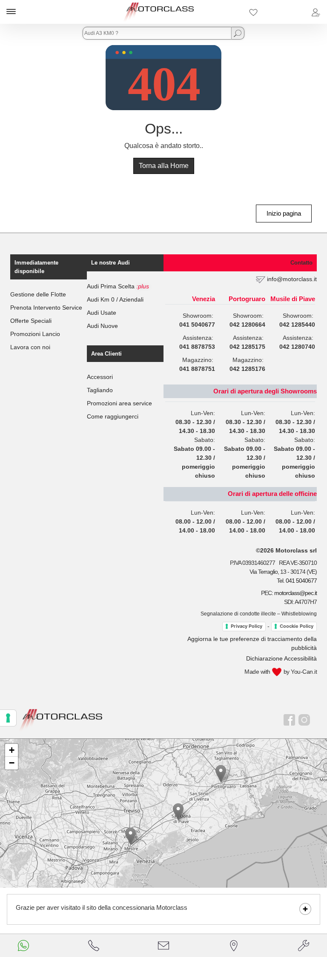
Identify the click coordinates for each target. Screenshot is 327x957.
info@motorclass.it (292, 279)
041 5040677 (301, 580)
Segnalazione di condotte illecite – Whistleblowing (259, 614)
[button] (130, 836)
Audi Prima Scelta (118, 286)
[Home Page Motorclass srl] (159, 12)
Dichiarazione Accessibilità (281, 658)
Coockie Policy (296, 626)
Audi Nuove (102, 325)
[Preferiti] (253, 12)
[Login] (315, 12)
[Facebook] (289, 720)
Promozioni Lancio (35, 333)
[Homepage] (61, 719)
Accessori (100, 376)
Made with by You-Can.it (280, 671)
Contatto (301, 262)
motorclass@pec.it (295, 593)
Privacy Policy (246, 626)
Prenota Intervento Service (46, 307)
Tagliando (100, 390)
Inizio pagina (284, 213)
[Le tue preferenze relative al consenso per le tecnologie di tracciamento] (8, 718)
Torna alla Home (164, 165)
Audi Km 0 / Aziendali (115, 299)
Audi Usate (101, 312)
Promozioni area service (119, 403)
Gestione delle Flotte (38, 294)
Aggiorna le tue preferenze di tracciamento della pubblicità (252, 643)
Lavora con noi (30, 347)
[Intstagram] (304, 720)
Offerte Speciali (31, 320)
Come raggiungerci (112, 416)
